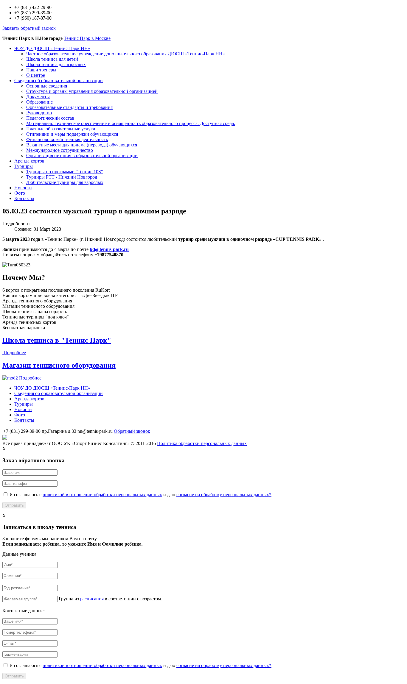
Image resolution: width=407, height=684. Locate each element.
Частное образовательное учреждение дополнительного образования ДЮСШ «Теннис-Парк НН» (125, 53)
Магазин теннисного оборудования (59, 365)
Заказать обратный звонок (29, 28)
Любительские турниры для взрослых (64, 182)
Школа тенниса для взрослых (56, 64)
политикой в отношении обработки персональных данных (102, 494)
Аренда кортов (29, 160)
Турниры (23, 166)
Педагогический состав (50, 118)
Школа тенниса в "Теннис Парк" (56, 340)
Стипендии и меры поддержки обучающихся (72, 134)
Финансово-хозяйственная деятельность (67, 139)
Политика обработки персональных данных (202, 443)
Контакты (24, 198)
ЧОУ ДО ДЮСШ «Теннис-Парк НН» (52, 48)
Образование (39, 101)
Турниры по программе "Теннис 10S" (64, 171)
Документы (38, 96)
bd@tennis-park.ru (109, 249)
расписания (92, 598)
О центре (35, 75)
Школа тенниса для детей (52, 59)
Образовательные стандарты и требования (69, 107)
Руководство (39, 112)
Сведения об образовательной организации (58, 80)
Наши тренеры (41, 69)
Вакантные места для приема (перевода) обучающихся (81, 144)
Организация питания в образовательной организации (82, 155)
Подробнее (15, 352)
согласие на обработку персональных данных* (223, 494)
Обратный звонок (132, 431)
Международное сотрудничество (59, 150)
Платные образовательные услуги (60, 128)
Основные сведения (46, 85)
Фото (19, 193)
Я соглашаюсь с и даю (140, 494)
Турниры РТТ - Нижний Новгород (61, 176)
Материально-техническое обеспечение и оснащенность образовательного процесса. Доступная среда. (130, 123)
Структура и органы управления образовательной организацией (92, 91)
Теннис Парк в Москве (87, 38)
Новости (23, 187)
